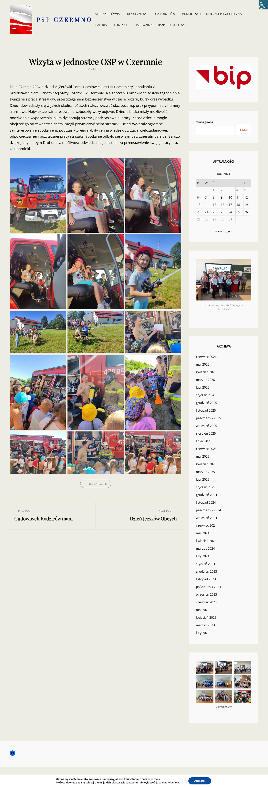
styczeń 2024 (205, 564)
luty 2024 (202, 556)
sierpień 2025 (206, 433)
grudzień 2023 (206, 571)
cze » (228, 231)
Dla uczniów (137, 14)
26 (246, 212)
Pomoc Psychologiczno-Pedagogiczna (212, 14)
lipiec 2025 (203, 441)
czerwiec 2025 (206, 449)
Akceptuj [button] (199, 781)
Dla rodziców (164, 14)
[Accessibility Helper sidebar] (263, 4)
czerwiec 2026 (206, 357)
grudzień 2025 (206, 403)
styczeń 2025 (205, 487)
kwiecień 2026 (206, 372)
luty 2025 (202, 479)
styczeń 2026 (205, 395)
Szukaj (244, 129)
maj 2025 (202, 456)
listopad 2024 (206, 502)
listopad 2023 (206, 579)
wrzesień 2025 (206, 426)
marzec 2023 (205, 625)
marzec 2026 (205, 380)
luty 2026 (202, 387)
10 (230, 197)
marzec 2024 (205, 548)
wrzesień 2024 (206, 518)
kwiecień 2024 (206, 541)
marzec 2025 (205, 472)
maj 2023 (202, 610)
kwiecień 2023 (206, 617)
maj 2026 (202, 364)
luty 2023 (202, 633)
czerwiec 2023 (206, 602)
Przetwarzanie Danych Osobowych (161, 25)
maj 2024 (202, 533)
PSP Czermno (64, 19)
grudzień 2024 (206, 495)
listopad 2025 (206, 410)
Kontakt (120, 25)
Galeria (101, 25)
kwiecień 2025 (206, 464)
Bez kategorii (98, 484)
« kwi (218, 231)
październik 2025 (208, 418)
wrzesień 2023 (206, 594)
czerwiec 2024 (206, 525)
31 (230, 219)
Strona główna (107, 14)
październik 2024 (208, 510)
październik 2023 (208, 587)
